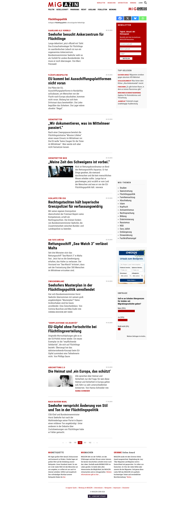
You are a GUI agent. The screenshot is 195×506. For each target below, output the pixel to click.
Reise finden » (131, 280)
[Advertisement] (131, 144)
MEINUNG (112, 9)
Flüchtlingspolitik (127, 194)
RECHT (83, 9)
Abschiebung (125, 200)
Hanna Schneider (82, 391)
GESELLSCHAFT (62, 9)
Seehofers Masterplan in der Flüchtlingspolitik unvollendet (71, 287)
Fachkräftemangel (128, 238)
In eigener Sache (71, 488)
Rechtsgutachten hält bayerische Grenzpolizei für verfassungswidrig (75, 204)
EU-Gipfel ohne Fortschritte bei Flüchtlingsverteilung (72, 329)
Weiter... (129, 477)
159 (75, 443)
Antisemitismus (127, 210)
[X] (127, 18)
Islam (122, 203)
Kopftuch (124, 206)
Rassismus (125, 222)
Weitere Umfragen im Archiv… (136, 336)
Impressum (117, 488)
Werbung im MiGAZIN (85, 488)
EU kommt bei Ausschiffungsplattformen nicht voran (79, 81)
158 (70, 443)
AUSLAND (92, 9)
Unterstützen (123, 3)
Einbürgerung (126, 232)
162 (90, 443)
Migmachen (111, 3)
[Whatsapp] (142, 18)
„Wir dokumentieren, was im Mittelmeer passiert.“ (79, 125)
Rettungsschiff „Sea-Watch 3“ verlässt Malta (78, 245)
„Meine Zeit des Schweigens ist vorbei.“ (79, 162)
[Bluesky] (135, 18)
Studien (123, 188)
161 (85, 443)
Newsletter (101, 3)
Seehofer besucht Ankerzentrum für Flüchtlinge (76, 36)
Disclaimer (125, 488)
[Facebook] (120, 18)
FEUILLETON (102, 9)
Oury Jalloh (125, 229)
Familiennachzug (127, 197)
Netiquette (108, 488)
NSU (122, 225)
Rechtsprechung (127, 213)
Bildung (123, 216)
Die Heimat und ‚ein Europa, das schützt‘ (79, 371)
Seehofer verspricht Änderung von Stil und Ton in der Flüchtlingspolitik (78, 407)
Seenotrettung (126, 191)
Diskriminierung (127, 219)
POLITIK (51, 9)
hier (64, 477)
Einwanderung (126, 235)
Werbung (133, 3)
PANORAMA (74, 9)
